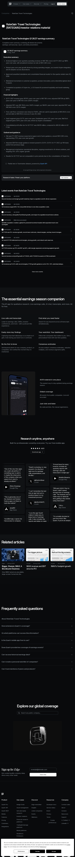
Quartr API (43, 164)
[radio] (31, 448)
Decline (37, 851)
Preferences (21, 851)
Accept (54, 851)
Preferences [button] (43, 846)
